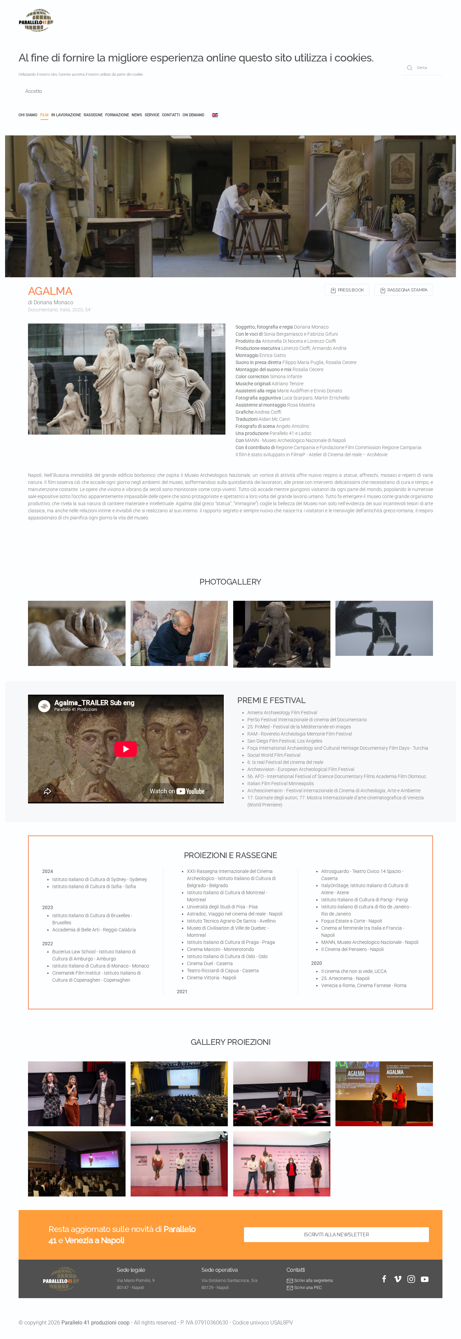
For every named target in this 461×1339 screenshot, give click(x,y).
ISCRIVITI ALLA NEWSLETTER (336, 1234)
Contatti (171, 115)
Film (44, 115)
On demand (193, 115)
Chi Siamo (28, 115)
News (137, 115)
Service (152, 115)
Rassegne (93, 115)
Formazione (117, 115)
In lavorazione (66, 115)
